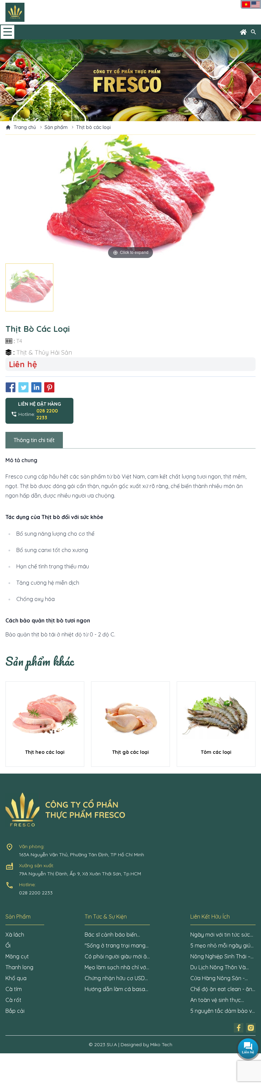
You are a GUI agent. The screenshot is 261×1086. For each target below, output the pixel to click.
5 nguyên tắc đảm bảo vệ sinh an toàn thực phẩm (222, 1011)
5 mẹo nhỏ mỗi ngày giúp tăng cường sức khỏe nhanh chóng (222, 946)
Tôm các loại (216, 752)
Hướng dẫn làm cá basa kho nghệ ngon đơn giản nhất (115, 989)
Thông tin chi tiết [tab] (34, 440)
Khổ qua (16, 978)
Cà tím (13, 989)
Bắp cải (14, 1010)
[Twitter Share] (23, 387)
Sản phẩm (56, 127)
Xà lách (14, 934)
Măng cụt (17, 956)
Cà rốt (13, 999)
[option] (130, 198)
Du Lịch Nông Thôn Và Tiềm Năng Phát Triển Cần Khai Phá (222, 967)
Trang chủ (25, 127)
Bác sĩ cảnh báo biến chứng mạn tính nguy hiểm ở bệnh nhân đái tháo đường (111, 935)
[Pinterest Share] (49, 387)
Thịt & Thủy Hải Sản (44, 352)
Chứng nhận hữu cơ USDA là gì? (116, 978)
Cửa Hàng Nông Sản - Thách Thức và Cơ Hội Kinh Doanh (217, 978)
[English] (255, 4)
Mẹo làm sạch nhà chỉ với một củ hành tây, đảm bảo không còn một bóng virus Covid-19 (117, 967)
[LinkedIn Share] (36, 387)
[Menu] (7, 32)
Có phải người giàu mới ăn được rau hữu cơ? (117, 956)
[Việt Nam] (246, 4)
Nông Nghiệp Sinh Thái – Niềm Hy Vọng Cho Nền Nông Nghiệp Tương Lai (220, 956)
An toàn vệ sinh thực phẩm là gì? (215, 1000)
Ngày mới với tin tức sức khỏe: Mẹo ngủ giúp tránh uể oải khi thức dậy (222, 935)
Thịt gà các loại (130, 752)
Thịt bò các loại (93, 127)
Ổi (8, 945)
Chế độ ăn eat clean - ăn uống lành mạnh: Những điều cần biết (221, 989)
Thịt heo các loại (45, 752)
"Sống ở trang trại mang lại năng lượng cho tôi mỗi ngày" (117, 946)
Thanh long (19, 967)
